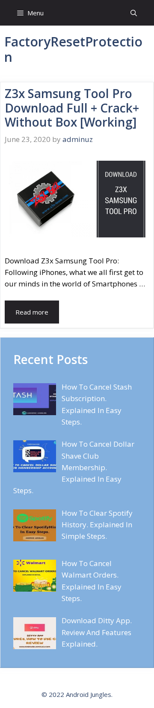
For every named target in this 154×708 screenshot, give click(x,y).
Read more (31, 312)
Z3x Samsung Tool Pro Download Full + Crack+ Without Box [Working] (72, 107)
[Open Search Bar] (133, 13)
